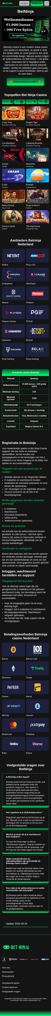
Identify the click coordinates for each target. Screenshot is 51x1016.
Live (17, 102)
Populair (5, 102)
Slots (41, 102)
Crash (29, 102)
